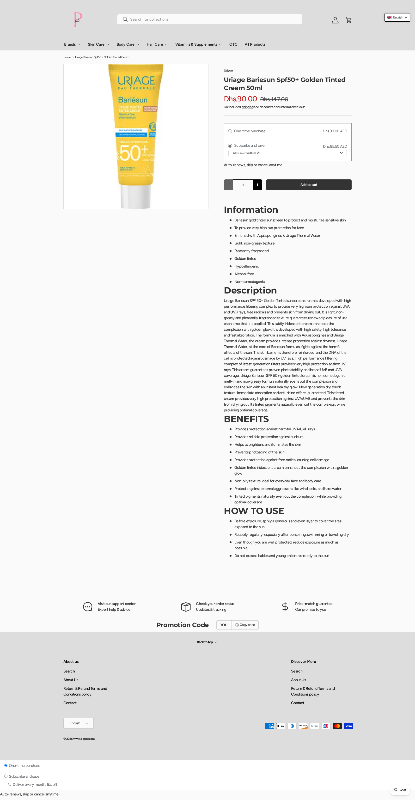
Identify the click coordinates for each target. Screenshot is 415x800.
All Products (255, 44)
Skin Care (96, 44)
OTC (233, 44)
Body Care (126, 44)
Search (69, 671)
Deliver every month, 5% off (34, 784)
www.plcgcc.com (84, 738)
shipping (247, 107)
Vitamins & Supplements (196, 44)
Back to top (205, 642)
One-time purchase (24, 765)
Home (67, 57)
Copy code (247, 625)
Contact (70, 703)
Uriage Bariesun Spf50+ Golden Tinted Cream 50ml (104, 57)
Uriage (228, 70)
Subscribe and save (23, 776)
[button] (397, 17)
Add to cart (308, 185)
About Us (70, 680)
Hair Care (155, 44)
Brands (70, 44)
